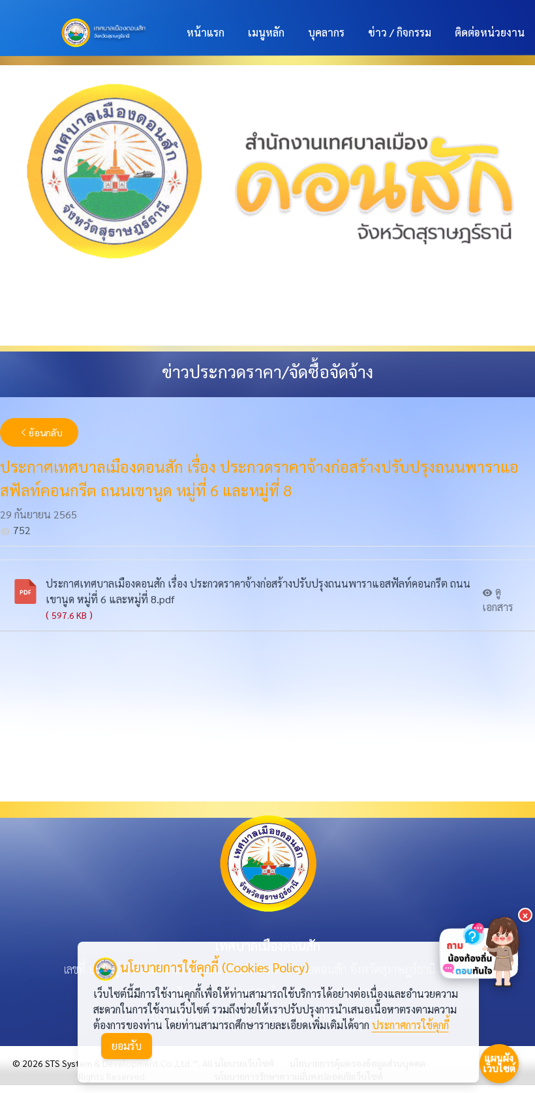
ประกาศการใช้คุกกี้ (410, 1025)
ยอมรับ (127, 1046)
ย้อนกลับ (46, 432)
